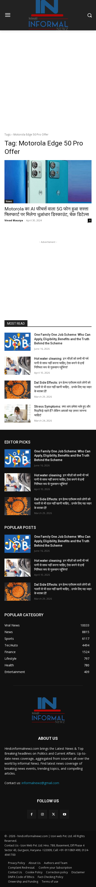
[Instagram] (42, 814)
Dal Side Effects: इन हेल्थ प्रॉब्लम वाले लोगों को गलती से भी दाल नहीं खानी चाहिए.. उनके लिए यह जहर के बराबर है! (63, 387)
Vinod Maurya (13, 220)
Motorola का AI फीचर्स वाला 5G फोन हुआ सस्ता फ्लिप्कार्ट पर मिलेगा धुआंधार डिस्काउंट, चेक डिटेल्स (46, 211)
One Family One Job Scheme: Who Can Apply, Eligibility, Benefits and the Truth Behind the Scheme (62, 339)
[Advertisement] (48, 80)
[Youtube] (64, 814)
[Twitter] (53, 814)
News (9, 201)
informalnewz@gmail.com (40, 783)
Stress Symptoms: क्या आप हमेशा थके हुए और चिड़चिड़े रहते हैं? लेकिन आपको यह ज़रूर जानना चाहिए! (62, 411)
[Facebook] (31, 814)
